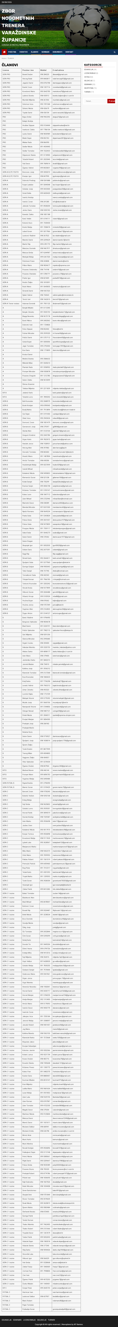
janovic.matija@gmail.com (62, 1021)
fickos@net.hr (58, 329)
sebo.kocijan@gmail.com (62, 1046)
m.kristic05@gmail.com (61, 227)
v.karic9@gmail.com (60, 219)
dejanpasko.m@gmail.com (62, 1152)
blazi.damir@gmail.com (61, 626)
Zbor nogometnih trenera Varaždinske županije (19, 25)
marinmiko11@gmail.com (62, 851)
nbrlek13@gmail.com (60, 915)
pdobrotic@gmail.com (61, 181)
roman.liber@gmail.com (62, 1101)
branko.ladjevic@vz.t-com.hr (63, 96)
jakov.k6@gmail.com (60, 1042)
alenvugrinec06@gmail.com (63, 609)
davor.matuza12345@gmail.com (65, 1118)
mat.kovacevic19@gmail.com (64, 838)
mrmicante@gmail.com (61, 1135)
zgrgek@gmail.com (60, 643)
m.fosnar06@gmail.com (62, 333)
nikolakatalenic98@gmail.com (64, 830)
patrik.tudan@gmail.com (62, 1237)
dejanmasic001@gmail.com (63, 138)
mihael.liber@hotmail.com (62, 499)
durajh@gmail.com (60, 1182)
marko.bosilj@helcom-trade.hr (64, 410)
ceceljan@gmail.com (60, 923)
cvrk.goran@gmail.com (61, 936)
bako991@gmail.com (61, 1191)
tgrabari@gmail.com (60, 970)
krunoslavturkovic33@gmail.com (65, 584)
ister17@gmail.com (60, 821)
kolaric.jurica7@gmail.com (62, 1055)
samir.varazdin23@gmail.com (64, 113)
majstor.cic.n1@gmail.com (62, 932)
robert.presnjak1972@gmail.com (65, 1174)
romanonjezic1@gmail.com (63, 512)
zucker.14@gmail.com (61, 893)
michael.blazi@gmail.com (62, 902)
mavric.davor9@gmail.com (63, 1123)
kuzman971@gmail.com (62, 1080)
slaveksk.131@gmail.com (62, 1063)
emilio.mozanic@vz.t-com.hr (63, 1131)
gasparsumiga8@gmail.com (63, 567)
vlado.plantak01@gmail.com (63, 367)
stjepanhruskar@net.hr (61, 125)
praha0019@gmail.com (61, 278)
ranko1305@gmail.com (61, 1038)
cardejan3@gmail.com (61, 414)
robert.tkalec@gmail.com (62, 1229)
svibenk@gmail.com (60, 550)
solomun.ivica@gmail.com (62, 104)
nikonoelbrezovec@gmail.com (64, 172)
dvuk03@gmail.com (60, 164)
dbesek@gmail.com (60, 74)
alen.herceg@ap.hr (60, 448)
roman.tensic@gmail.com (62, 1220)
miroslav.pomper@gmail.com (64, 372)
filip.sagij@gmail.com (60, 554)
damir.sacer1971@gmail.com (63, 537)
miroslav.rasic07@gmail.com (63, 1186)
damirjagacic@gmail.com (62, 83)
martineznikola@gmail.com (63, 1114)
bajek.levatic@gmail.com (62, 686)
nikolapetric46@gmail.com (63, 1157)
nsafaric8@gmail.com (61, 108)
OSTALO (87, 77)
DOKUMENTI (57, 52)
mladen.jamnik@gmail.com (63, 664)
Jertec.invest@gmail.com (62, 210)
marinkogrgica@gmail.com (63, 983)
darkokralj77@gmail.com (62, 681)
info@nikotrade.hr (59, 202)
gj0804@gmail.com (60, 427)
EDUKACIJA (88, 69)
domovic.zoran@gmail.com (63, 422)
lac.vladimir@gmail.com (61, 236)
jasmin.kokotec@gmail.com (63, 1050)
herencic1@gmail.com (61, 987)
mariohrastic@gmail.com (62, 456)
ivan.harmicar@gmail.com (62, 1292)
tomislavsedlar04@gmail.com (64, 151)
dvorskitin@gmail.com (61, 944)
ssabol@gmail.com (60, 533)
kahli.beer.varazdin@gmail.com (64, 1033)
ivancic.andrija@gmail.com (63, 197)
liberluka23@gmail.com (61, 1097)
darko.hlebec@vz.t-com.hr (62, 652)
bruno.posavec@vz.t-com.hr (63, 1169)
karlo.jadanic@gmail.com (62, 393)
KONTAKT (69, 52)
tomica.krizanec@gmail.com (63, 490)
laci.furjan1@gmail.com (61, 185)
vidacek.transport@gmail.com (64, 1246)
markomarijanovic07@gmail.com (65, 847)
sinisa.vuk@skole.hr (60, 1263)
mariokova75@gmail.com (62, 91)
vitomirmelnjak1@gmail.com (63, 698)
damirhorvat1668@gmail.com (64, 991)
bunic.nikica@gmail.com (62, 321)
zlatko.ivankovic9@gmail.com (64, 130)
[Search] (114, 52)
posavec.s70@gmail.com (62, 274)
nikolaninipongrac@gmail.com (64, 528)
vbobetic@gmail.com (61, 796)
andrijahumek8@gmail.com (63, 817)
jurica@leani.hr (58, 605)
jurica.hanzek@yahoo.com (63, 444)
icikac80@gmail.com (60, 418)
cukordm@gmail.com (61, 1110)
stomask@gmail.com (61, 575)
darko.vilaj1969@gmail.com (63, 1250)
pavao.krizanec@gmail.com (63, 1067)
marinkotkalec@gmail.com (63, 1224)
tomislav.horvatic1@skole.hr (63, 452)
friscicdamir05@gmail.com (63, 338)
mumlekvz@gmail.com (61, 100)
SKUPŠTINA (88, 88)
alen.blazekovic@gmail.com (63, 898)
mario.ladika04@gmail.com (63, 1089)
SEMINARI (45, 52)
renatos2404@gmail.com (62, 1212)
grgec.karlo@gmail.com (61, 439)
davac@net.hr (58, 1233)
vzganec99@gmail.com (61, 168)
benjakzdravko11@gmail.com (64, 312)
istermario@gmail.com (61, 656)
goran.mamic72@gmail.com (63, 787)
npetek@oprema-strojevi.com (64, 715)
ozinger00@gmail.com (61, 711)
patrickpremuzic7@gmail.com (64, 864)
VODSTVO (23, 52)
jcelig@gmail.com (59, 927)
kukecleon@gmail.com (61, 495)
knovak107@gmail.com (61, 1148)
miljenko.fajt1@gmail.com (62, 957)
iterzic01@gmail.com (61, 299)
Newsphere (66, 1324)
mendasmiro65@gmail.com (63, 507)
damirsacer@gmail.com (62, 736)
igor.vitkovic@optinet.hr (61, 1258)
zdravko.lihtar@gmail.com (62, 690)
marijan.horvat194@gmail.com (64, 995)
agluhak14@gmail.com (61, 431)
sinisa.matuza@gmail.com (62, 253)
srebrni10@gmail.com (61, 270)
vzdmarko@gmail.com (61, 1207)
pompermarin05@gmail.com (63, 775)
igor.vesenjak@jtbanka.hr (62, 885)
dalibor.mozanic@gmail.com (63, 1127)
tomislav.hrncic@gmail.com (63, 461)
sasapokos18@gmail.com (62, 524)
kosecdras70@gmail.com (62, 1059)
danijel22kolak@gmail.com (63, 482)
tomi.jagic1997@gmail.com (63, 346)
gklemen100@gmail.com (62, 478)
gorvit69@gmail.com (60, 592)
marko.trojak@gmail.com (62, 876)
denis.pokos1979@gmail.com (64, 520)
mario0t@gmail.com (60, 1029)
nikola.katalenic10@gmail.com (64, 473)
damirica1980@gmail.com (62, 1161)
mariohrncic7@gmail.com (62, 1004)
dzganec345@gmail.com (62, 766)
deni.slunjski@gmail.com (62, 1195)
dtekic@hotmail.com (60, 571)
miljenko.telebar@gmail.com (63, 389)
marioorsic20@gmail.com (62, 855)
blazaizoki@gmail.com (61, 792)
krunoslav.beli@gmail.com (62, 401)
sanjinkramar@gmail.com (62, 486)
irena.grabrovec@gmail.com (63, 974)
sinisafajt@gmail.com (61, 804)
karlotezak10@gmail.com (62, 872)
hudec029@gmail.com (61, 465)
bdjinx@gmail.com (59, 601)
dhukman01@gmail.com (62, 304)
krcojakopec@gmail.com (62, 1016)
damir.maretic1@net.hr (61, 240)
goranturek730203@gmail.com (64, 881)
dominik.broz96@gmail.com (63, 919)
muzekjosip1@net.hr (60, 703)
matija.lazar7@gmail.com (62, 1093)
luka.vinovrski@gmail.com (62, 1254)
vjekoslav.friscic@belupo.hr (63, 630)
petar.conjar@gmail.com (62, 1288)
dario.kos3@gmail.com (61, 350)
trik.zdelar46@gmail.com (62, 889)
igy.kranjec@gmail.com (61, 176)
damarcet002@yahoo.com (63, 503)
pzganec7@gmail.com (61, 1280)
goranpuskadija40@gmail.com (64, 1309)
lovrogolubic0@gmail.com (62, 809)
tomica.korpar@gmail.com (63, 834)
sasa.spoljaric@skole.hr (61, 562)
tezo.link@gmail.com (60, 159)
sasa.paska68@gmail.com (62, 516)
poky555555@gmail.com (62, 1165)
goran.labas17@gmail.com (63, 231)
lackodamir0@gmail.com (62, 134)
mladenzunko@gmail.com (62, 1284)
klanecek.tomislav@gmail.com (64, 673)
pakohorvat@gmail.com (62, 813)
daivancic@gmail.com (61, 1008)
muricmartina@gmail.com (62, 1144)
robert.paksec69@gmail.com (63, 859)
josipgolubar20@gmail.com (63, 189)
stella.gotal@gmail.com (61, 193)
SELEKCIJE (88, 81)
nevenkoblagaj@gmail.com (63, 316)
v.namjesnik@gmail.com (62, 707)
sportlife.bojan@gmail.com (63, 342)
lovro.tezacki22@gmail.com (63, 397)
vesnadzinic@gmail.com (62, 949)
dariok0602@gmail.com (61, 1076)
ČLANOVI (34, 52)
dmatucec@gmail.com (61, 248)
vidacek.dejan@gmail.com (62, 1241)
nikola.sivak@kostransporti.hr (63, 1203)
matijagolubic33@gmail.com (63, 966)
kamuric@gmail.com (60, 1140)
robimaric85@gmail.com (62, 1301)
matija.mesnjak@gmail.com (63, 257)
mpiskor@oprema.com (61, 265)
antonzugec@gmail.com (62, 613)
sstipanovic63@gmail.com (62, 155)
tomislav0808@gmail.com (62, 1106)
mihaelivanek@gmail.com (62, 469)
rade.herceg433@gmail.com (63, 79)
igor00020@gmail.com (61, 545)
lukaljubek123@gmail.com (62, 843)
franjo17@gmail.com (60, 1267)
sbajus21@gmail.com (61, 117)
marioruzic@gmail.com (61, 287)
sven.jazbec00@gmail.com (63, 826)
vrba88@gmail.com (60, 596)
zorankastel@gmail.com (62, 87)
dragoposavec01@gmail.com (64, 376)
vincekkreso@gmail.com (62, 588)
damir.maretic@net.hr (61, 261)
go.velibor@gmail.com (61, 961)
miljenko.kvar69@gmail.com (63, 1084)
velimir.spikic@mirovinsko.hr (63, 295)
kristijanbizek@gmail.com (62, 405)
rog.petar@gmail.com (61, 868)
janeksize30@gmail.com (62, 1025)
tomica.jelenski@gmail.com (63, 206)
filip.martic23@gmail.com (62, 244)
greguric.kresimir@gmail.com (63, 435)
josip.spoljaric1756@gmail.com (64, 741)
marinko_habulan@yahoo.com (64, 647)
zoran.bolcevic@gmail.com (63, 906)
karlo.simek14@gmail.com (62, 558)
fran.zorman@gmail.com (62, 1271)
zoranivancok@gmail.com (62, 1012)
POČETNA (12, 52)
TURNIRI (87, 92)
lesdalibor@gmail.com (61, 1297)
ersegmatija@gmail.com (62, 800)
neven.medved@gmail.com (63, 770)
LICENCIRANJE (90, 73)
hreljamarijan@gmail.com (62, 999)
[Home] (4, 52)
